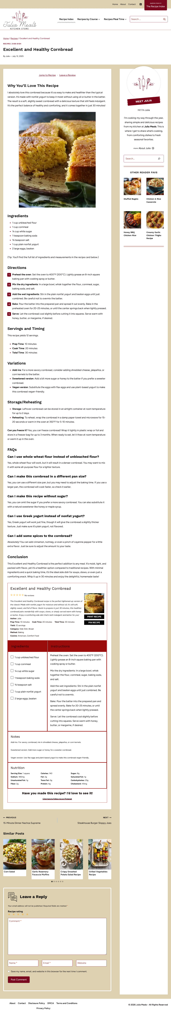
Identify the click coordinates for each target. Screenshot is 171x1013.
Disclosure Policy (36, 1003)
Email (47, 963)
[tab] (52, 881)
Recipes (7, 44)
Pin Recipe (94, 622)
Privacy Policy (43, 1008)
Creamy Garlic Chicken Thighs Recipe (153, 235)
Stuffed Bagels (131, 199)
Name (13, 963)
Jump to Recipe (47, 75)
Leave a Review (67, 75)
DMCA (50, 1003)
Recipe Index (66, 19)
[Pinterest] (140, 4)
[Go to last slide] (4, 859)
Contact (132, 4)
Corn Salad (9, 871)
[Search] (159, 159)
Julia (8, 56)
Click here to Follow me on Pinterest (57, 799)
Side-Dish (16, 44)
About (123, 4)
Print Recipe (94, 616)
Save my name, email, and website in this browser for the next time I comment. (49, 971)
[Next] (110, 859)
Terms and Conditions (66, 1003)
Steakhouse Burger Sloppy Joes (94, 820)
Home (115, 4)
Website (81, 963)
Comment (15, 921)
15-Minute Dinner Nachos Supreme (21, 820)
